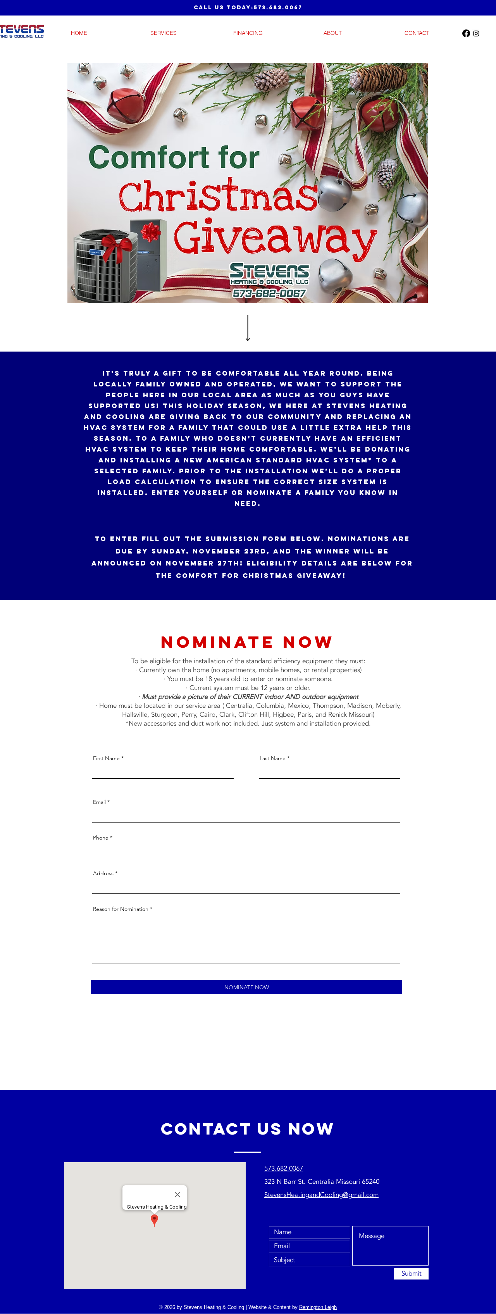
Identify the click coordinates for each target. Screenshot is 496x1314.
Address (103, 873)
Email (99, 802)
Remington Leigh (318, 1307)
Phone (100, 837)
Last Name (273, 758)
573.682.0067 (278, 7)
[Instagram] (476, 33)
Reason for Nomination (120, 909)
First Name (106, 758)
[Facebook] (466, 33)
